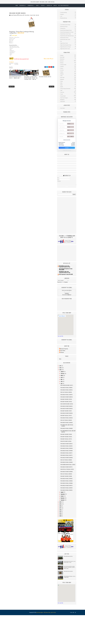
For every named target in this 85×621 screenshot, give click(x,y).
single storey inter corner (65, 48)
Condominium (62, 28)
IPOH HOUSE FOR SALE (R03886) (66, 483)
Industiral (62, 14)
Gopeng (61, 72)
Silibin (61, 83)
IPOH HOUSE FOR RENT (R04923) (66, 408)
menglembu (62, 99)
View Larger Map (60, 336)
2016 (60, 506)
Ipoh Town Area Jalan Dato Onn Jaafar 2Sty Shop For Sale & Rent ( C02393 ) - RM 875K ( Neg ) (69, 567)
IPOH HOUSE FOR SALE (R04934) (66, 422)
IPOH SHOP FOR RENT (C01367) (66, 411)
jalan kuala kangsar (64, 97)
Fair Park (62, 70)
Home (16, 5)
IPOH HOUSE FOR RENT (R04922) (66, 406)
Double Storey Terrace (64, 37)
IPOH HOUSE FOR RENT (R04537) (66, 485)
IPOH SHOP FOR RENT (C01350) (66, 399)
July (61, 383)
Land (37, 5)
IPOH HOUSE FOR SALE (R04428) (66, 481)
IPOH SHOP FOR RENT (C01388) (66, 476)
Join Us (55, 5)
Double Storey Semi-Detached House (67, 35)
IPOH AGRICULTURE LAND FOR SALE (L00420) (66, 425)
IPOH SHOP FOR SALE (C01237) (66, 415)
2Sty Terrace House (63, 26)
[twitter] (72, 612)
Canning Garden (63, 64)
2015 (60, 504)
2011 (60, 365)
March (62, 375)
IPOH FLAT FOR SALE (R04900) (66, 474)
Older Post (51, 86)
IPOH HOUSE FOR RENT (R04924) (66, 413)
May (61, 379)
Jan (68, 136)
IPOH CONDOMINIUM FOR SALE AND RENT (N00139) (68, 431)
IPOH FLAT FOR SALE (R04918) (66, 392)
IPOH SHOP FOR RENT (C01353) (66, 401)
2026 (71, 136)
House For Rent (32, 15)
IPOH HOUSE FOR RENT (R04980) (66, 457)
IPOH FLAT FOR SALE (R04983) (66, 460)
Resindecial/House (63, 18)
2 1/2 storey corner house (65, 24)
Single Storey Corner (64, 43)
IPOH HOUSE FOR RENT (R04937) (66, 443)
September (63, 494)
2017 (60, 508)
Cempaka (62, 66)
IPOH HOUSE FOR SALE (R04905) (68, 571)
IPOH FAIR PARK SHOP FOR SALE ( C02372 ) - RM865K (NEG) (15, 77)
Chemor (61, 68)
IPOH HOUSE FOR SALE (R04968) (66, 450)
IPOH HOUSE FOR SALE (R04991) (66, 490)
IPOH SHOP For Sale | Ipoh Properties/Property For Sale (64, 272)
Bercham (62, 60)
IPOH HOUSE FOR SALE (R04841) (66, 387)
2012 (60, 367)
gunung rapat (63, 95)
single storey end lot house (65, 46)
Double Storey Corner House (65, 33)
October (62, 496)
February (62, 373)
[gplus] (73, 612)
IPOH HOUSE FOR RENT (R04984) (66, 471)
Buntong (61, 62)
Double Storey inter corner (65, 39)
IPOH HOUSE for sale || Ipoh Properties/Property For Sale (64, 266)
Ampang (61, 55)
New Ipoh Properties (64, 348)
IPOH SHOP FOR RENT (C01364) (66, 434)
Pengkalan (62, 79)
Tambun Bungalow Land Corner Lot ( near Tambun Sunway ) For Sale (69, 562)
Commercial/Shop (63, 12)
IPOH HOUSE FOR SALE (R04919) (66, 390)
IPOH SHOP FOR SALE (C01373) (66, 439)
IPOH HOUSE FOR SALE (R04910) (66, 394)
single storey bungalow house (65, 45)
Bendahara (62, 59)
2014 (60, 502)
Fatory (42, 5)
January (62, 371)
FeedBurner (69, 294)
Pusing (61, 81)
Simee (61, 84)
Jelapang (61, 73)
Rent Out (37, 15)
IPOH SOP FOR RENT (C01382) (65, 441)
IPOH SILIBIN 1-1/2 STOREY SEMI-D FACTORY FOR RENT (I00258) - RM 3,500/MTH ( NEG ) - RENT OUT (30, 78)
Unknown (62, 352)
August (62, 492)
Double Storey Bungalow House (66, 30)
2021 (60, 512)
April (62, 377)
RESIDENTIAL (22, 5)
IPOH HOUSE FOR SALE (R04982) (66, 462)
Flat (61, 41)
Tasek (61, 90)
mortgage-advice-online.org (67, 150)
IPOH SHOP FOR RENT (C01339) (66, 436)
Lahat (61, 75)
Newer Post (11, 86)
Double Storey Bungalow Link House (66, 32)
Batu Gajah (62, 57)
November (63, 498)
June (62, 381)
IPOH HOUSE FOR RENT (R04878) (66, 397)
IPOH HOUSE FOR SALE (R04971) (66, 455)
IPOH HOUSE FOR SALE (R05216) (68, 556)
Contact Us (49, 5)
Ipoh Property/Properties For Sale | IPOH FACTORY (65, 269)
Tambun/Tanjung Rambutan (65, 88)
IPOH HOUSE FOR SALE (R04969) (66, 448)
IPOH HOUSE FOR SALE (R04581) (66, 478)
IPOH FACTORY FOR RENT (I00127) (66, 385)
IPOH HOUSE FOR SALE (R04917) (66, 453)
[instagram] (75, 612)
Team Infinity (62, 350)
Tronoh (61, 94)
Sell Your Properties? (63, 5)
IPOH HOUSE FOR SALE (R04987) (66, 488)
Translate (66, 282)
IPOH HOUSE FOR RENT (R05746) (45, 76)
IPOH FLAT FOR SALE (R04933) (66, 420)
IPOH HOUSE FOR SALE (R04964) (66, 428)
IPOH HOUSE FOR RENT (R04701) (66, 467)
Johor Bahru (62, 108)
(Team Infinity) (27, 15)
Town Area (62, 92)
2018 (60, 510)
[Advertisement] (22, 10)
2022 (60, 514)
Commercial (30, 5)
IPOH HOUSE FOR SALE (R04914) (66, 446)
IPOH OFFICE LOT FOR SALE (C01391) (67, 469)
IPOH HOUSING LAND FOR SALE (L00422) (67, 464)
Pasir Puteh (62, 77)
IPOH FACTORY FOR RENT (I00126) (66, 404)
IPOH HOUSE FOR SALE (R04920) (66, 418)
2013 (60, 369)
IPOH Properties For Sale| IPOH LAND (66, 274)
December (63, 500)
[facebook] (70, 612)
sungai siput (62, 101)
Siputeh (61, 86)
